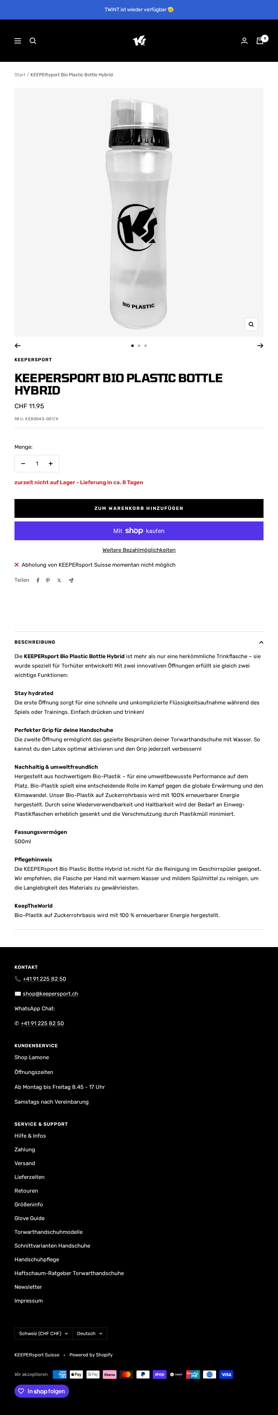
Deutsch (86, 1333)
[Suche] (33, 41)
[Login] (244, 41)
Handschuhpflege (36, 1259)
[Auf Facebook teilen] (38, 580)
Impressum (28, 1300)
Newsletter (28, 1287)
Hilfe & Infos (30, 1136)
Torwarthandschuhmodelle (48, 1232)
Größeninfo (28, 1204)
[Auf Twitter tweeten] (59, 580)
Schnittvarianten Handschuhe (52, 1246)
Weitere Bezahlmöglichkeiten (139, 550)
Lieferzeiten (29, 1177)
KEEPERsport (33, 359)
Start (19, 74)
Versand (24, 1163)
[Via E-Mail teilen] (71, 580)
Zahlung (24, 1149)
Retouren (26, 1191)
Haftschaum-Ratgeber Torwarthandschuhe (69, 1273)
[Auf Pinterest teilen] (48, 580)
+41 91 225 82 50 (44, 979)
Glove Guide (29, 1218)
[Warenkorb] (260, 41)
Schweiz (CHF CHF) (40, 1333)
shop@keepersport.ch (50, 993)
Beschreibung (34, 642)
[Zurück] (17, 345)
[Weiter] (260, 345)
